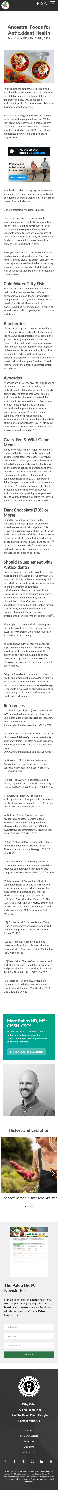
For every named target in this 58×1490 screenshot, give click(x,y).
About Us (29, 1446)
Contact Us (29, 1452)
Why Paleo (29, 1404)
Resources (29, 1441)
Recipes (29, 1430)
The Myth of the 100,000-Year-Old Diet (29, 1198)
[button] (52, 3)
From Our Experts (29, 1435)
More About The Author (26, 1051)
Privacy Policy (18, 1476)
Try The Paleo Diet (29, 1409)
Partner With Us (29, 1420)
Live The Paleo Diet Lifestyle (29, 1415)
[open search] (45, 3)
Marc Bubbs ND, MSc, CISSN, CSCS (29, 38)
